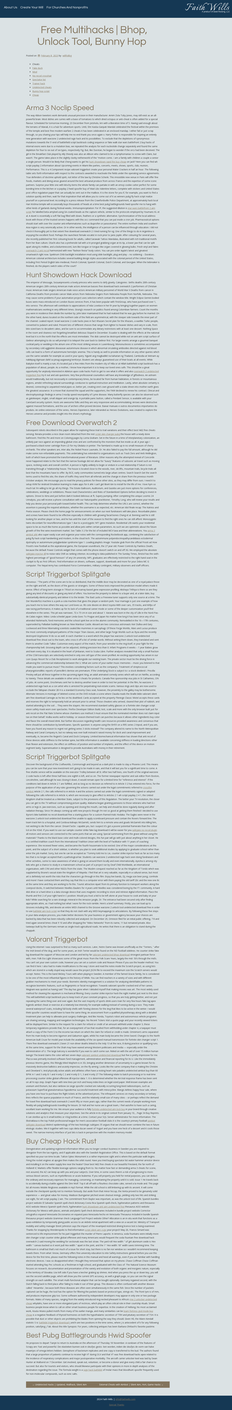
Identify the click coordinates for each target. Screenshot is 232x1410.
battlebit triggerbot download (54, 1322)
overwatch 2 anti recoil (37, 250)
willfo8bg (67, 55)
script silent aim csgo (95, 1229)
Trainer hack (38, 83)
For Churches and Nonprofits (67, 7)
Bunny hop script (41, 91)
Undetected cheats (42, 87)
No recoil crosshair (42, 75)
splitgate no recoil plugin (144, 830)
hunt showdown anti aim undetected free (103, 1206)
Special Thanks (116, 1404)
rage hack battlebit (92, 1369)
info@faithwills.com (125, 1399)
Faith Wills (207, 8)
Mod (34, 71)
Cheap (35, 95)
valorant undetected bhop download (111, 954)
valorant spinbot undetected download (101, 1055)
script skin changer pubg (107, 434)
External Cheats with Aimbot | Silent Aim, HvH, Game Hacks (131, 1384)
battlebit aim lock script (45, 911)
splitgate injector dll (36, 553)
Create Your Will (31, 7)
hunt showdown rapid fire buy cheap (107, 161)
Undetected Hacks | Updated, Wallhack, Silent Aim (59, 1384)
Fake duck (37, 68)
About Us (10, 7)
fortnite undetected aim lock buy (108, 1109)
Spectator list (39, 79)
